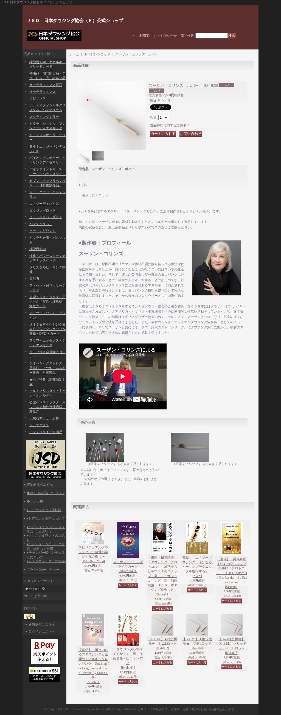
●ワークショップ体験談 (44, 510)
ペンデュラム (40, 224)
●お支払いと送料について (47, 518)
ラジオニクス (39, 425)
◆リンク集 (35, 501)
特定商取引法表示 (40, 484)
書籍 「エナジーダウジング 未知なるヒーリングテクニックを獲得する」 (197, 567)
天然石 (34, 279)
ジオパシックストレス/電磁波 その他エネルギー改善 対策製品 (47, 368)
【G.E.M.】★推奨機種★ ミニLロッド (164, 643)
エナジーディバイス (44, 204)
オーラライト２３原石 (45, 85)
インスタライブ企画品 (45, 432)
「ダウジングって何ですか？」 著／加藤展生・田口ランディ (128, 658)
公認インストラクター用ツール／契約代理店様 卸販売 (47, 407)
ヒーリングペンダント (45, 217)
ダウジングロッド (42, 210)
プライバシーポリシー (43, 570)
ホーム (74, 54)
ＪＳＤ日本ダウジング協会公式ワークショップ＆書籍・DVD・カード (47, 329)
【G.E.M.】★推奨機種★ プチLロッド (198, 643)
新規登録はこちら (42, 624)
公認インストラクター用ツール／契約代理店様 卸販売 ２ (47, 301)
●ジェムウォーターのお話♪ (46, 561)
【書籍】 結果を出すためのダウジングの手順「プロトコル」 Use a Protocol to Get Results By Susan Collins (231, 573)
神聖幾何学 (37, 249)
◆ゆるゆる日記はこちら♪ (45, 493)
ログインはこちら (42, 631)
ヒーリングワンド (42, 231)
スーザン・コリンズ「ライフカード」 (128, 566)
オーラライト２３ (42, 92)
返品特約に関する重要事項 (170, 125)
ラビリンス (37, 98)
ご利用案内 (144, 36)
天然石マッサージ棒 (44, 418)
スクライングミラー (44, 117)
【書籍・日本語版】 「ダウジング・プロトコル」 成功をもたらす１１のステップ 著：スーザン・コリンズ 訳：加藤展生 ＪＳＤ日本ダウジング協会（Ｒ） (164, 576)
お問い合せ (169, 36)
